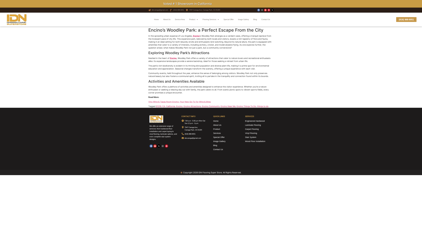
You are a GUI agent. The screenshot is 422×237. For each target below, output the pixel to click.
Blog (255, 19)
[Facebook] (258, 10)
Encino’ (196, 36)
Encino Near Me (228, 106)
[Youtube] (265, 10)
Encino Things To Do (246, 106)
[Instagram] (262, 10)
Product (192, 19)
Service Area (180, 19)
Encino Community (211, 106)
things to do (262, 106)
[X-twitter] (272, 10)
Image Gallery (243, 19)
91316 (158, 106)
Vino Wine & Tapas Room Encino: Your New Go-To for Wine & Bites (179, 102)
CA (163, 106)
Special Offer (229, 19)
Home (156, 19)
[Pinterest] (268, 10)
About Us (166, 19)
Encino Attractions (192, 106)
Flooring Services (209, 19)
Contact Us (265, 19)
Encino (173, 58)
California (170, 106)
